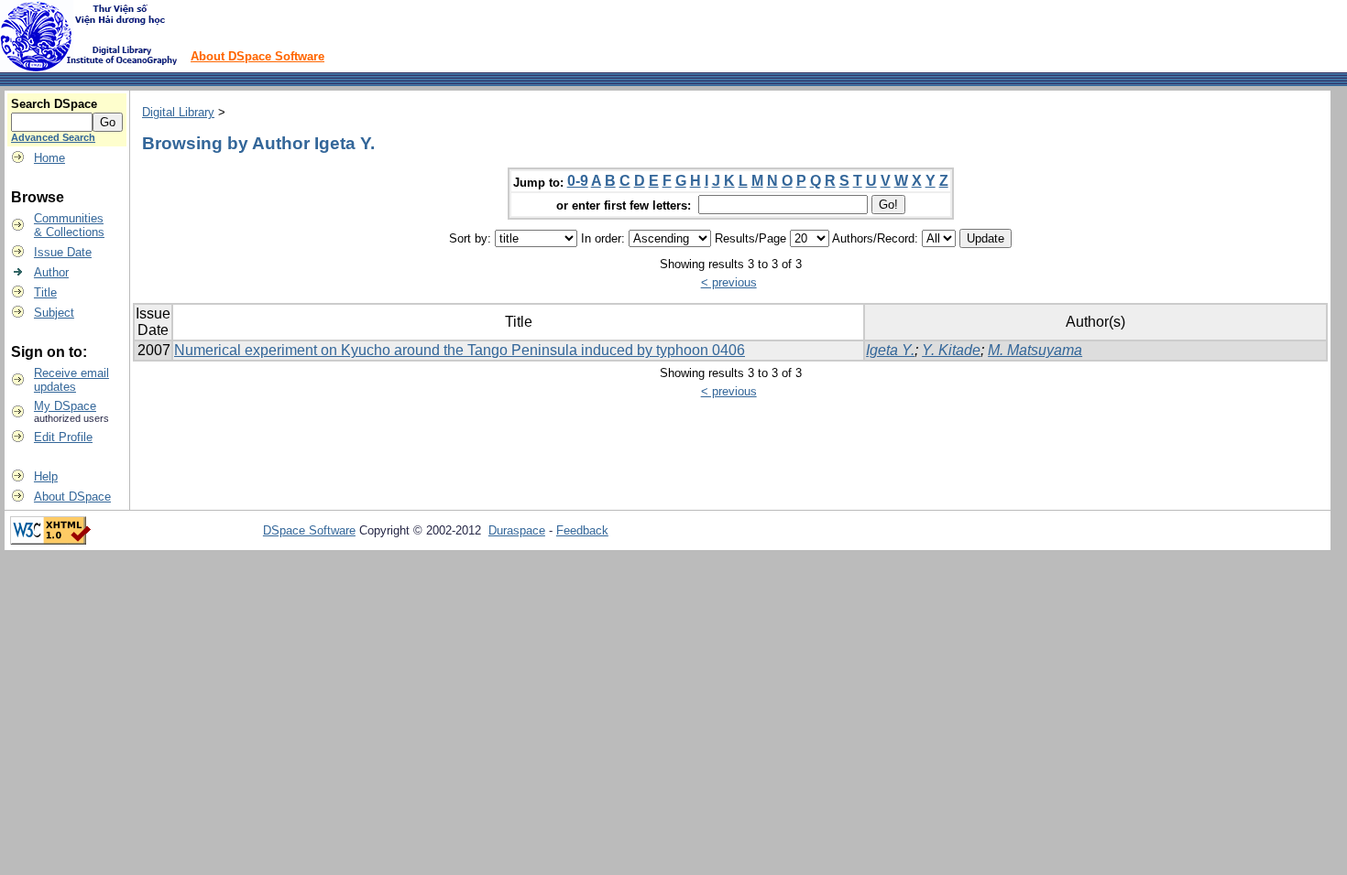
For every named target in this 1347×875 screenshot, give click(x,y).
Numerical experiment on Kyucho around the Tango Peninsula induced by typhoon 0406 (459, 350)
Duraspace (516, 530)
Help (46, 476)
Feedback (582, 530)
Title (45, 292)
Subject (54, 312)
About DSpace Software (257, 56)
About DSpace (72, 496)
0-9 (577, 181)
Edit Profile (63, 437)
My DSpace (65, 406)
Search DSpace (54, 104)
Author (51, 272)
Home (49, 158)
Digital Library (178, 112)
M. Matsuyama (1035, 350)
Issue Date (63, 252)
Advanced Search (53, 137)
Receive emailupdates (71, 380)
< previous (729, 282)
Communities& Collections (69, 225)
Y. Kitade (951, 350)
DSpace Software (309, 530)
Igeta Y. (890, 350)
